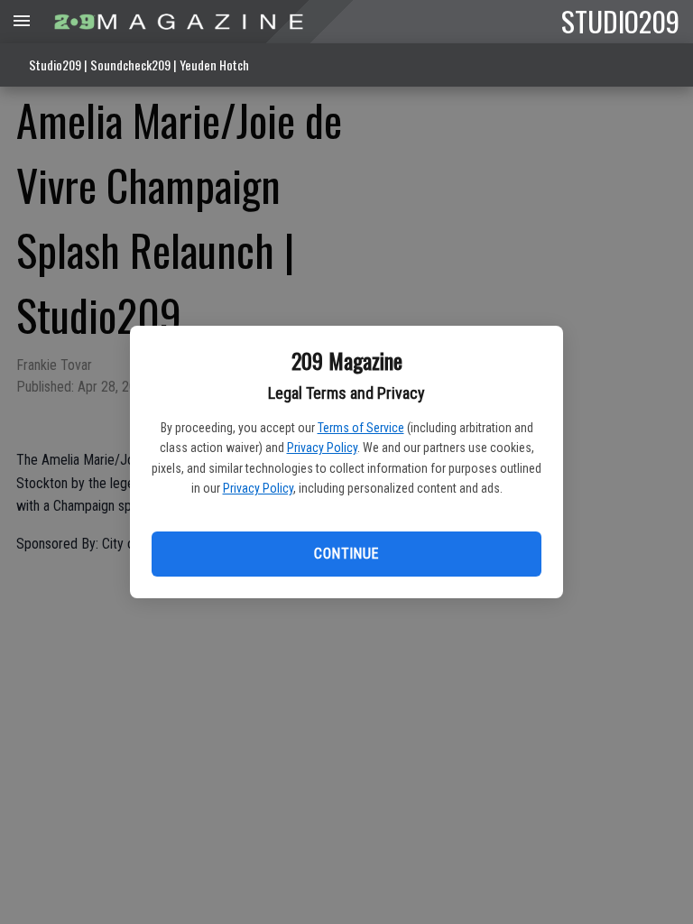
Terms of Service (361, 427)
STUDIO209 (620, 21)
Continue (346, 553)
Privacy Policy (322, 447)
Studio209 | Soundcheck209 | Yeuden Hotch (139, 64)
